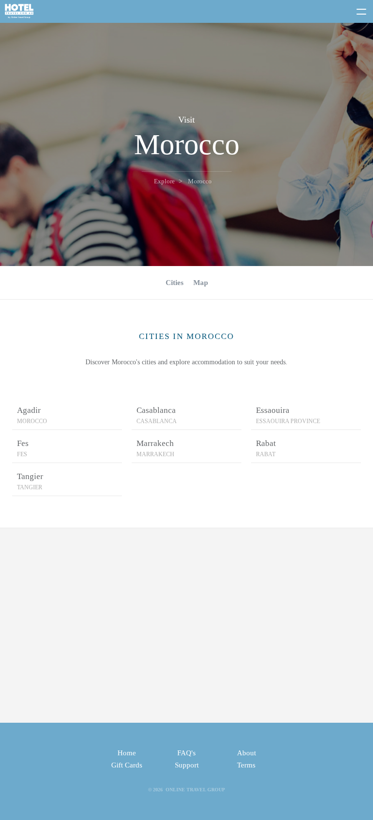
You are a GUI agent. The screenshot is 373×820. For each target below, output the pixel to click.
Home (127, 753)
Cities (175, 282)
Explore (164, 181)
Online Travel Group (195, 789)
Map (200, 282)
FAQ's (186, 753)
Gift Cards (126, 765)
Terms (246, 765)
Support (187, 765)
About (246, 753)
